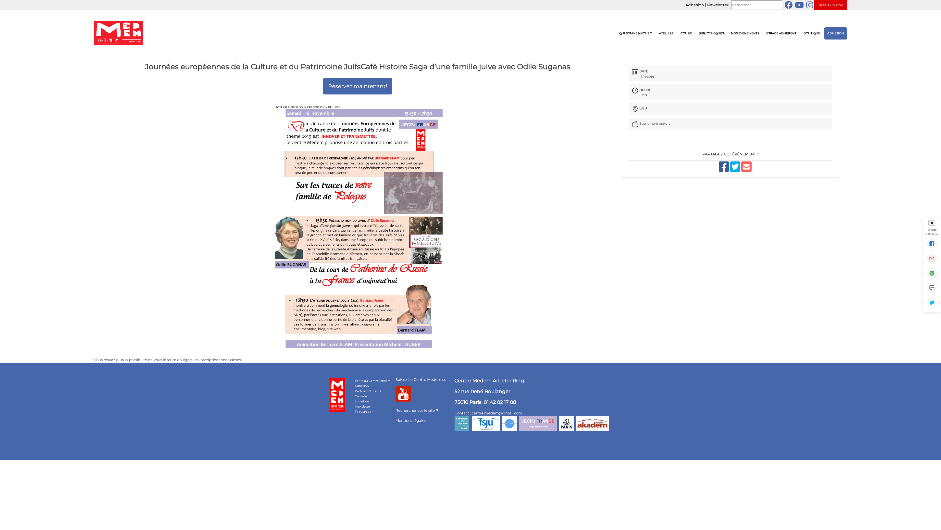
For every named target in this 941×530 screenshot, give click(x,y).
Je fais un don (830, 5)
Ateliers (666, 33)
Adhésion (694, 5)
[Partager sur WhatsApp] (932, 273)
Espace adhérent (781, 33)
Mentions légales (411, 420)
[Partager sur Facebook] (932, 244)
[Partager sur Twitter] (932, 302)
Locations (362, 401)
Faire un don (364, 411)
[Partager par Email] (932, 258)
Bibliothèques (711, 33)
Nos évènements (745, 33)
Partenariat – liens (368, 391)
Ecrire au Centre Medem (373, 381)
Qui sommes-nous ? (635, 33)
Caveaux (361, 396)
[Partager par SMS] (932, 288)
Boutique (812, 33)
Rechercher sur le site (416, 410)
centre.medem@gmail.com (497, 413)
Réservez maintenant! (357, 86)
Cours (686, 33)
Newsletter (718, 5)
